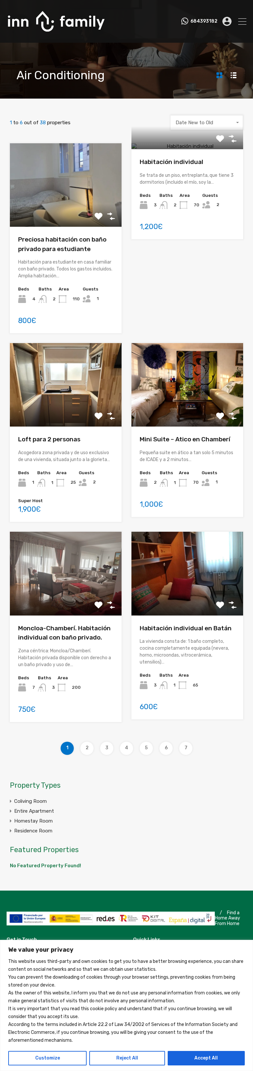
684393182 (203, 21)
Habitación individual (171, 162)
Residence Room (33, 831)
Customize (47, 1058)
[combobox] (207, 122)
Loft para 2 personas (49, 439)
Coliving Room (30, 801)
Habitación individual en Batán (186, 628)
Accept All (206, 1058)
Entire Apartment (34, 811)
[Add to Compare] (111, 216)
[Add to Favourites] (98, 216)
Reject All (127, 1058)
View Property (65, 210)
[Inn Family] (56, 35)
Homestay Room (33, 821)
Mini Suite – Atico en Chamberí (185, 439)
